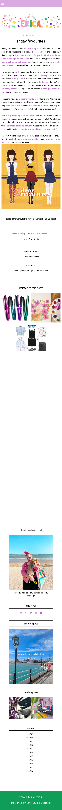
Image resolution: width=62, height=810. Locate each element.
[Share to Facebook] (29, 239)
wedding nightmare (28, 99)
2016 (30, 756)
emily (17, 72)
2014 (30, 763)
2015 (30, 760)
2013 (30, 767)
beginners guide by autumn (18, 126)
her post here (34, 139)
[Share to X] (32, 239)
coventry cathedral (11, 89)
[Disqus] (31, 399)
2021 (30, 738)
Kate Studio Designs (38, 802)
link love (30, 234)
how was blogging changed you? (17, 62)
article (30, 48)
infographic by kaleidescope (20, 115)
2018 (30, 749)
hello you (43, 82)
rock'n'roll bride (14, 105)
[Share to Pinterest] (35, 239)
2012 (30, 771)
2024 (30, 734)
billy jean (18, 79)
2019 (30, 745)
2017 (30, 752)
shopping (46, 234)
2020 (30, 741)
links (38, 234)
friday (22, 234)
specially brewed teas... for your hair (38, 129)
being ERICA (35, 797)
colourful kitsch (40, 105)
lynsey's (45, 75)
